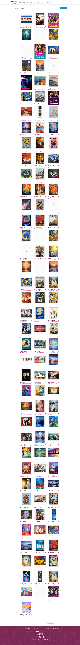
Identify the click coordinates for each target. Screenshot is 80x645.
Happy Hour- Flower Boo (23, 569)
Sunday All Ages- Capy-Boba (24, 507)
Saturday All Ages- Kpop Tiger (24, 584)
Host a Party (33, 2)
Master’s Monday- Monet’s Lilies (38, 522)
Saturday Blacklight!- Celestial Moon (39, 600)
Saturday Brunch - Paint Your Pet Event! (53, 151)
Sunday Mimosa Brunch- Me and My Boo (53, 290)
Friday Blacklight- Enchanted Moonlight (53, 352)
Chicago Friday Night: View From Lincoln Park (39, 136)
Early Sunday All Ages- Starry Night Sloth (25, 290)
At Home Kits (39, 2)
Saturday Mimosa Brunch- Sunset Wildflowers (52, 476)
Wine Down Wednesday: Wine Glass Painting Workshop (39, 120)
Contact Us (45, 639)
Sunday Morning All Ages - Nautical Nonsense (38, 89)
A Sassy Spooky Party (37, 538)
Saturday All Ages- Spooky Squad (24, 259)
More (44, 2)
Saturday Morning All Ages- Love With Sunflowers (25, 151)
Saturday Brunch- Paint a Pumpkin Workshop (38, 585)
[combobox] (25, 11)
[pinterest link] (43, 637)
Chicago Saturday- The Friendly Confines (39, 383)
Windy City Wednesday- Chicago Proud (25, 27)
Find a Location (26, 628)
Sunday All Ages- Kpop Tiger (52, 182)
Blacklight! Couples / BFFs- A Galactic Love (26, 58)
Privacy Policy (36, 639)
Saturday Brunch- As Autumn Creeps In (25, 166)
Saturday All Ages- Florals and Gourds (53, 569)
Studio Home (22, 2)
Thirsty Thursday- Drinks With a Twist (53, 120)
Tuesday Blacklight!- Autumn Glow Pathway (26, 538)
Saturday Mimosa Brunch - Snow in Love (25, 615)
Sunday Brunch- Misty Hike (51, 89)
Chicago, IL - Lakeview (22, 3)
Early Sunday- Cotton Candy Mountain (39, 182)
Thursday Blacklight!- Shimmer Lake (25, 135)
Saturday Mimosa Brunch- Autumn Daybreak (25, 275)
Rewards (66, 2)
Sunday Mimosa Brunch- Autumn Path (25, 414)
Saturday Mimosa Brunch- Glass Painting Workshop (25, 383)
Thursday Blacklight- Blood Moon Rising (53, 553)
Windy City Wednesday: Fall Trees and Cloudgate (25, 120)
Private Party (38, 628)
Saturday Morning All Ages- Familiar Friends (40, 151)
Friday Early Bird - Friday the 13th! (52, 600)
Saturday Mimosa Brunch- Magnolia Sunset (54, 259)
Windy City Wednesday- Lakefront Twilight (26, 553)
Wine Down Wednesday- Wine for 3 (53, 321)
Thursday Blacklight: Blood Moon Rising (39, 228)
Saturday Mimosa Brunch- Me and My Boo (53, 584)
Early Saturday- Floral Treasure (38, 259)
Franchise (49, 2)
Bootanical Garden (23, 321)
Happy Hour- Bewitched (23, 352)
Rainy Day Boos (50, 414)
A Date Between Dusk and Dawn (52, 522)
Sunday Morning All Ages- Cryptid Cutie (25, 182)
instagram (40, 637)
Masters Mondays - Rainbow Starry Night (25, 104)
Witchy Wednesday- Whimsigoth (52, 538)
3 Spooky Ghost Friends (37, 553)
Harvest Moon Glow (36, 321)
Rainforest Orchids (50, 445)
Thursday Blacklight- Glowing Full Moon (39, 445)
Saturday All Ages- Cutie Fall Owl (24, 476)
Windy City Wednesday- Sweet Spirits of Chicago (25, 337)
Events (27, 2)
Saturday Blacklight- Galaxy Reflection (53, 383)
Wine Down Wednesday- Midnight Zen (39, 27)
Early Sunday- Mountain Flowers (38, 290)
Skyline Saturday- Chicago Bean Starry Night (53, 167)
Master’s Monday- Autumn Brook (38, 414)
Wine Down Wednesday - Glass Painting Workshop (53, 213)
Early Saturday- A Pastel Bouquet (38, 476)
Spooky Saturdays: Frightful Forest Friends (40, 166)
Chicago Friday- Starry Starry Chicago (39, 352)
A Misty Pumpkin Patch (37, 104)
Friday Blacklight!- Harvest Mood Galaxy (53, 135)
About (47, 628)
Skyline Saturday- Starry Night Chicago (25, 600)
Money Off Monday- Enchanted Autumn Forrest (53, 198)
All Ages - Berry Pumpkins (37, 507)
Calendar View (64, 8)
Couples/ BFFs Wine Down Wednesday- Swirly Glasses (25, 445)
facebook (37, 637)
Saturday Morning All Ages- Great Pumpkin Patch (53, 58)
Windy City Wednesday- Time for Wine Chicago (25, 229)
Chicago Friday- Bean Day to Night (39, 569)
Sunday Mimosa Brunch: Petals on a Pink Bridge (25, 523)
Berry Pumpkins (50, 228)
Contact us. (51, 623)
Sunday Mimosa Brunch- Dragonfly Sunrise (53, 507)
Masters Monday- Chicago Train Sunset (39, 197)
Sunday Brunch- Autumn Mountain (25, 197)
